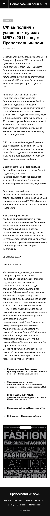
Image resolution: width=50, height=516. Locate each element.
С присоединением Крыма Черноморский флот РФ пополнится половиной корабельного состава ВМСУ (27, 384)
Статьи (28, 501)
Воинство (22, 505)
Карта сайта (25, 510)
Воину (11, 505)
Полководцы (35, 505)
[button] (6, 4)
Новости (7, 20)
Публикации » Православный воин (24, 416)
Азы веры (39, 501)
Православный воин (24, 4)
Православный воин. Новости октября (26, 408)
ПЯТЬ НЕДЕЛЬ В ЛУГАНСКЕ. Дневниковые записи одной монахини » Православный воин (26, 397)
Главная (7, 501)
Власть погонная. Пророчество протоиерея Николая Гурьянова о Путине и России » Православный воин (27, 371)
